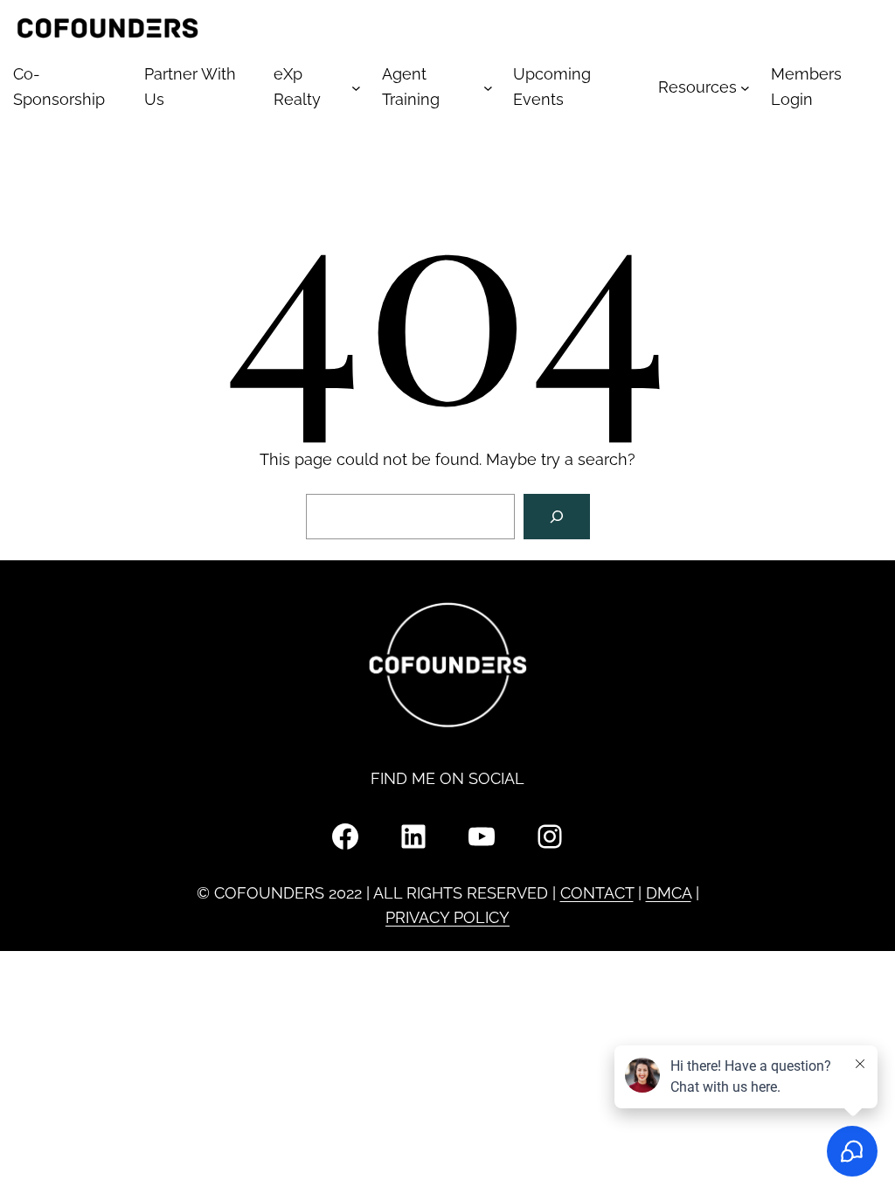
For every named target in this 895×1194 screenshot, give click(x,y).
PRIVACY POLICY (447, 917)
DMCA (668, 893)
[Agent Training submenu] (488, 88)
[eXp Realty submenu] (356, 88)
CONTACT (597, 893)
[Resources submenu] (745, 88)
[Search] (557, 516)
